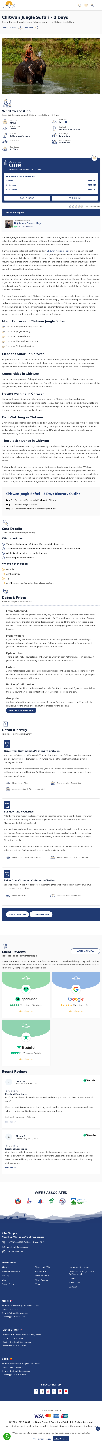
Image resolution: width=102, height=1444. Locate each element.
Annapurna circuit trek (66, 639)
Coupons (72, 1278)
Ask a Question (17, 914)
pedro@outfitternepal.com (18, 1371)
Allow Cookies (60, 1439)
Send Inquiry (75, 198)
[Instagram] (48, 1391)
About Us (6, 1267)
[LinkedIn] (54, 1391)
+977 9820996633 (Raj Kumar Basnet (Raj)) (25, 1242)
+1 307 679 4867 (16, 1338)
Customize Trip (41, 914)
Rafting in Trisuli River (40, 660)
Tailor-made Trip (42, 1267)
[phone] (80, 5)
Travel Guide (74, 1282)
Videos (38, 1284)
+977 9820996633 (25, 226)
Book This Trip (27, 198)
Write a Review (42, 1275)
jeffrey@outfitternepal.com (19, 1342)
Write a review (85, 951)
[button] (94, 158)
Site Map (6, 1275)
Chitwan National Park (58, 250)
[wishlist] (86, 5)
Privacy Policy (8, 1284)
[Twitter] (42, 1391)
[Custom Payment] (51, 1416)
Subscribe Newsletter (11, 1271)
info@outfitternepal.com (17, 1247)
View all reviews (26, 1011)
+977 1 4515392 (15, 1309)
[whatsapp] (7, 1436)
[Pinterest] (60, 1391)
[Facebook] (36, 1391)
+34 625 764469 (15, 1367)
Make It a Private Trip (21, 710)
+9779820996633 (19, 1317)
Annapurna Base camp (36, 639)
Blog (4, 1280)
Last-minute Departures (79, 1267)
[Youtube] (66, 1391)
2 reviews (96, 206)
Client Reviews (41, 1280)
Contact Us (73, 1287)
